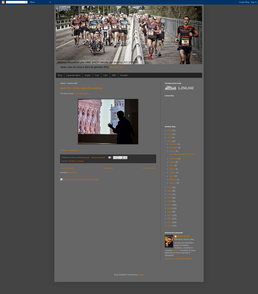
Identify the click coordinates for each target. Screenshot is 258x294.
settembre (174, 159)
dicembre (174, 144)
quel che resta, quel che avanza (81, 88)
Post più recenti (67, 168)
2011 (170, 226)
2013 (170, 219)
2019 (170, 198)
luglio (172, 165)
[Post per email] (110, 157)
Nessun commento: (98, 157)
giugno (173, 169)
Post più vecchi (149, 168)
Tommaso (80, 161)
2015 (170, 212)
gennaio (173, 183)
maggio (173, 172)
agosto (173, 162)
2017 (170, 205)
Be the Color (117, 67)
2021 (170, 191)
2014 (170, 215)
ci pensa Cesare (82, 93)
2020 (170, 194)
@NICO (176, 250)
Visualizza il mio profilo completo (178, 259)
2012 (170, 222)
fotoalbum (72, 161)
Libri (105, 75)
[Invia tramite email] (114, 157)
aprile (172, 176)
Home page (108, 168)
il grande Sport (73, 75)
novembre (174, 148)
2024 (170, 138)
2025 (170, 134)
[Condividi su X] (120, 157)
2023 (170, 141)
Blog (60, 75)
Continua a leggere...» (69, 150)
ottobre (173, 151)
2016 (170, 208)
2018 (170, 201)
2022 (170, 187)
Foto (97, 75)
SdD (114, 75)
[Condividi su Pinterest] (125, 157)
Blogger (141, 275)
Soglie (87, 75)
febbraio (173, 179)
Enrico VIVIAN (183, 236)
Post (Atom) (73, 172)
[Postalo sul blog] (117, 157)
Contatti (124, 75)
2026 (170, 131)
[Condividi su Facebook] (123, 157)
